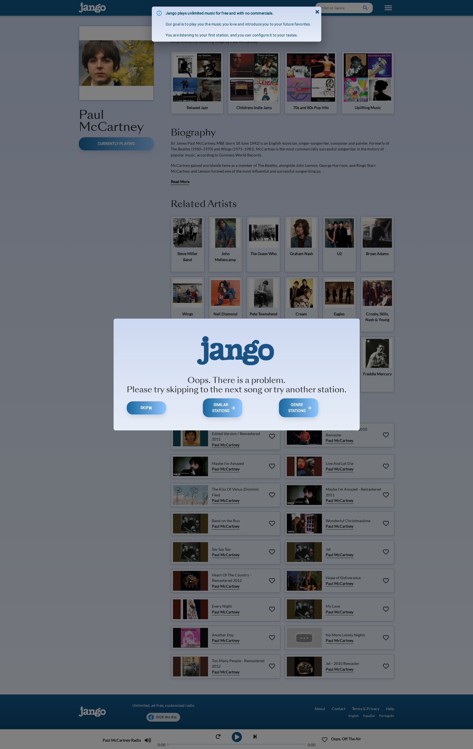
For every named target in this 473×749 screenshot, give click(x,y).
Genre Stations (296, 407)
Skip (144, 407)
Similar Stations (220, 407)
